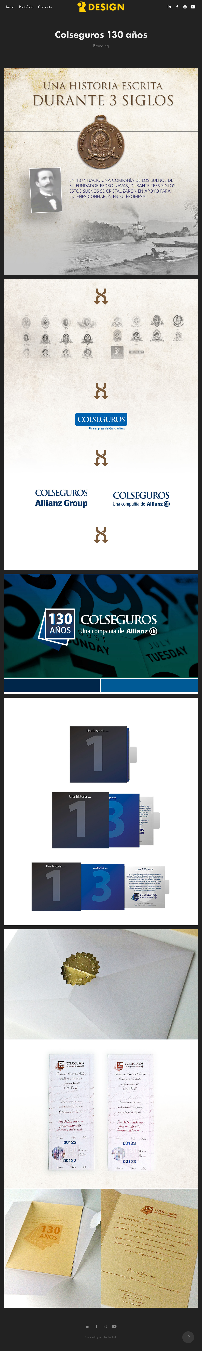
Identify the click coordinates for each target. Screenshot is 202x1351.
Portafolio (26, 7)
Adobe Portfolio (108, 1337)
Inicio (10, 7)
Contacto (45, 7)
